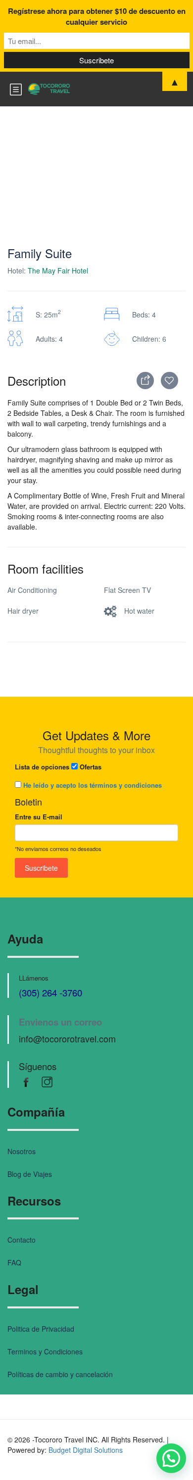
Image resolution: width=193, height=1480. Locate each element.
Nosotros (21, 1151)
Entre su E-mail (38, 816)
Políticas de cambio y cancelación (60, 1374)
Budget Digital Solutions (85, 1450)
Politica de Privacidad (40, 1329)
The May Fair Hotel (58, 270)
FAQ (14, 1262)
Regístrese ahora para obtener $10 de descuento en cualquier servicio (97, 16)
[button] (171, 1458)
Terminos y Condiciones (45, 1351)
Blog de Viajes (29, 1174)
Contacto (21, 1240)
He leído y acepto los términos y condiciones (92, 785)
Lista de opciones (42, 766)
